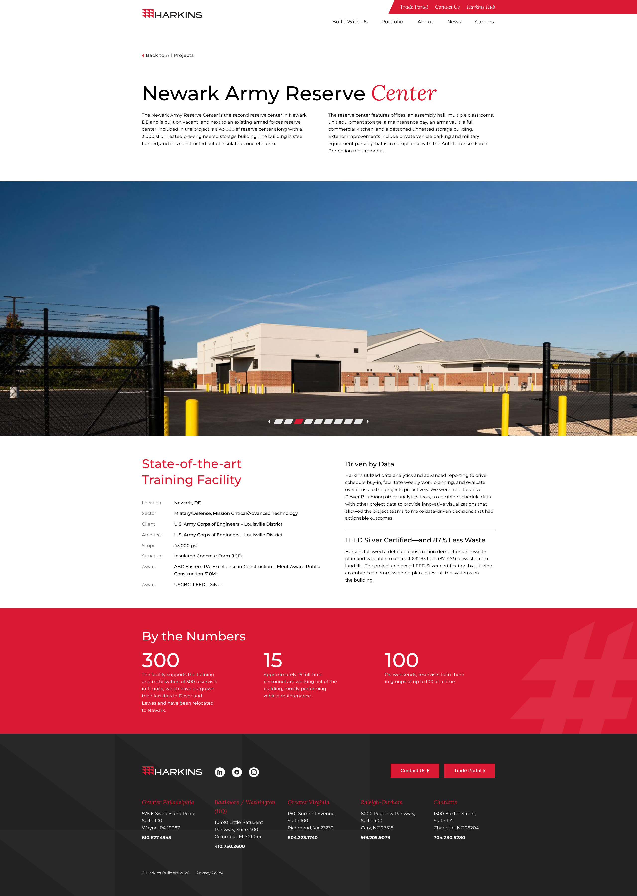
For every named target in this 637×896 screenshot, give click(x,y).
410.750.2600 (230, 846)
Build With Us (350, 22)
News (454, 22)
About (425, 22)
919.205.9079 (375, 837)
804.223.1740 (303, 837)
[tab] (278, 421)
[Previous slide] (269, 421)
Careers (484, 22)
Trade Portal (414, 7)
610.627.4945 (156, 837)
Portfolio (392, 22)
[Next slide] (367, 421)
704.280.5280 (449, 837)
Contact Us (447, 7)
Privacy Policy (209, 873)
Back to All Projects (170, 55)
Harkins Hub (481, 7)
